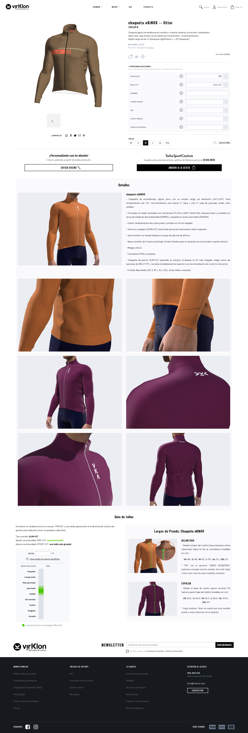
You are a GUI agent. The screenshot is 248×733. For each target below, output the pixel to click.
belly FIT (134, 85)
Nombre (134, 93)
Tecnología (19, 694)
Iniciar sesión (77, 687)
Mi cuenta (75, 694)
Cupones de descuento (137, 701)
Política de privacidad (24, 673)
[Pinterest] (84, 135)
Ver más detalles (223, 54)
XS (131, 143)
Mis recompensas (135, 708)
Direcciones (132, 694)
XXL (167, 143)
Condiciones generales (25, 680)
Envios (16, 708)
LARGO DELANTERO (138, 127)
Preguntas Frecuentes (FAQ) (27, 687)
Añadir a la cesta (179, 167)
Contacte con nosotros (81, 680)
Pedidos (130, 680)
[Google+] (80, 135)
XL (160, 143)
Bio (71, 673)
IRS (131, 110)
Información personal (137, 673)
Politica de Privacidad (174, 651)
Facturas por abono (136, 687)
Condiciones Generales (155, 651)
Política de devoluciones (26, 701)
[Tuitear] (75, 135)
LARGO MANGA (136, 119)
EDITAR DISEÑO (69, 167)
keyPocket (135, 76)
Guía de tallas (224, 142)
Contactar (198, 690)
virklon (151, 47)
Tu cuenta (131, 666)
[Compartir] (67, 135)
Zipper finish (136, 102)
